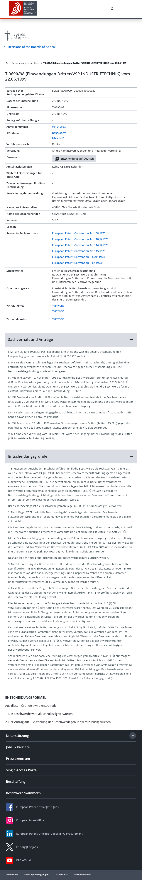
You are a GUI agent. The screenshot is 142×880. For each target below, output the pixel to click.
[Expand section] (132, 735)
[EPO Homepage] (23, 9)
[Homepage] (6, 63)
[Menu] (123, 9)
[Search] (112, 9)
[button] (71, 339)
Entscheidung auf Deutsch (77, 158)
